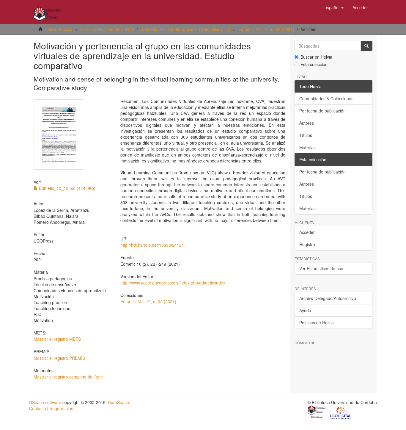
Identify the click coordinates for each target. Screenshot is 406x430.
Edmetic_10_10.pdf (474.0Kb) (66, 188)
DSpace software (45, 402)
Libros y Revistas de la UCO (107, 29)
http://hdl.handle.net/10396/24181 (152, 245)
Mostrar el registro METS (57, 339)
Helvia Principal (59, 29)
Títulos (305, 135)
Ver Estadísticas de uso (321, 268)
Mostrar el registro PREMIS (59, 358)
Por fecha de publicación (322, 111)
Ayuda (305, 310)
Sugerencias (61, 408)
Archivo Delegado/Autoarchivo (327, 298)
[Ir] (366, 46)
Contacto (37, 408)
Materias (307, 147)
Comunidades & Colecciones (326, 98)
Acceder (307, 232)
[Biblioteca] (317, 412)
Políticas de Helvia (316, 323)
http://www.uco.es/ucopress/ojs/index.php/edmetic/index (172, 283)
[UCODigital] (341, 412)
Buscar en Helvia (316, 57)
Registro (307, 244)
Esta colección (314, 64)
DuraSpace (118, 402)
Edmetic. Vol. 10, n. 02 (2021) (266, 29)
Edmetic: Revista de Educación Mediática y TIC (186, 29)
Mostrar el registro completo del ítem (68, 377)
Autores (306, 123)
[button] (334, 7)
